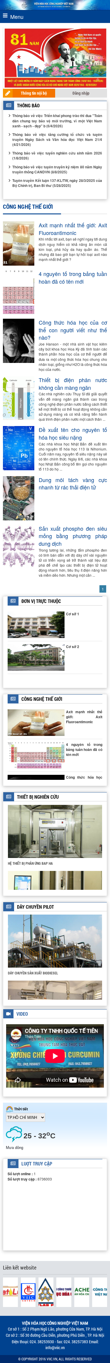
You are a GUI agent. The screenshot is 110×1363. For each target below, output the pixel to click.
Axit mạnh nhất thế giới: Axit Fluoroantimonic (73, 228)
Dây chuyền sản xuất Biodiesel (33, 973)
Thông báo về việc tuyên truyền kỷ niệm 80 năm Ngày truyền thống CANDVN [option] (57, 169)
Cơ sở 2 (72, 646)
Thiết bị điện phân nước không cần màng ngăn (73, 383)
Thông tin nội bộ (34, 93)
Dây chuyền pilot (35, 907)
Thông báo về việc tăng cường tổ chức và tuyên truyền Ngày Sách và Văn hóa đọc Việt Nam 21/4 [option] (57, 139)
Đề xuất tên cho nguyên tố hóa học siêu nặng (73, 433)
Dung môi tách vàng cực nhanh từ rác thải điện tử (73, 483)
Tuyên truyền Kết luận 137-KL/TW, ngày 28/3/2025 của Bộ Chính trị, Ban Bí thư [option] (57, 183)
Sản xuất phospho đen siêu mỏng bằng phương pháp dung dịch (73, 536)
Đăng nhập (80, 93)
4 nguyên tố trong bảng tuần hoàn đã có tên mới (73, 277)
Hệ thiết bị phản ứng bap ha (30, 863)
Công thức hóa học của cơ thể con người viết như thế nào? (73, 330)
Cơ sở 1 (72, 613)
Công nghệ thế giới (41, 699)
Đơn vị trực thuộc (41, 601)
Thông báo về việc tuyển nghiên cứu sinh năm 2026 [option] (57, 155)
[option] (55, 838)
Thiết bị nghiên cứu (38, 797)
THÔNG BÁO (28, 105)
